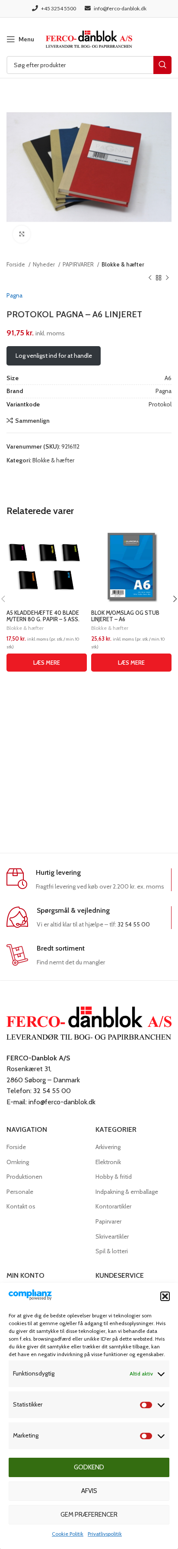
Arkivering (108, 1147)
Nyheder (44, 264)
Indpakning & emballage (126, 1192)
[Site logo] (89, 38)
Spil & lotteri (111, 1251)
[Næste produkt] (167, 277)
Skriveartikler (112, 1236)
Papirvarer (108, 1221)
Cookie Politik (67, 1533)
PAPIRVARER (79, 264)
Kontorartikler (113, 1206)
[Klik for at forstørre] (21, 234)
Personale (19, 1192)
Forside (16, 264)
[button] (165, 1296)
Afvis (89, 1491)
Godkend (89, 1467)
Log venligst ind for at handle (54, 355)
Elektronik (108, 1162)
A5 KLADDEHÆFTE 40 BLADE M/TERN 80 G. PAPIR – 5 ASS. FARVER (42, 619)
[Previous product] (150, 277)
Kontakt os (20, 1206)
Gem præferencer (89, 1514)
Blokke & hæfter (123, 264)
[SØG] (162, 65)
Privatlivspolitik (105, 1533)
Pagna (14, 295)
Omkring (17, 1162)
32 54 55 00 (134, 924)
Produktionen (24, 1176)
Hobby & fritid (113, 1176)
